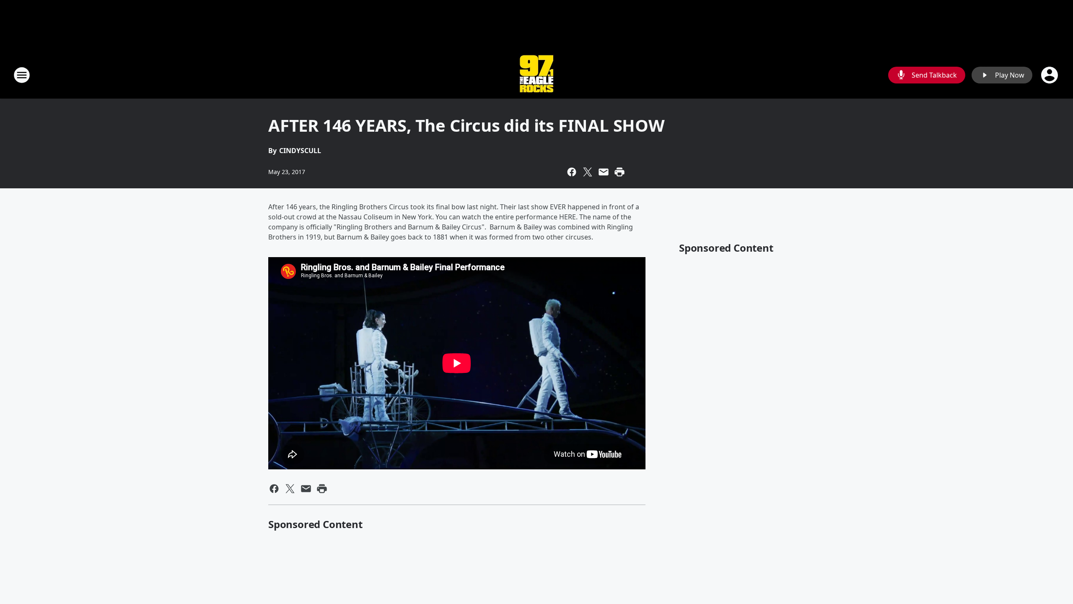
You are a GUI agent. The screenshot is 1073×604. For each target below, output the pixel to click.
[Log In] (1050, 75)
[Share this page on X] (588, 172)
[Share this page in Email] (603, 172)
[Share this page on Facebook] (572, 172)
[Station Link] (536, 75)
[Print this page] (619, 172)
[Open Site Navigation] (21, 75)
